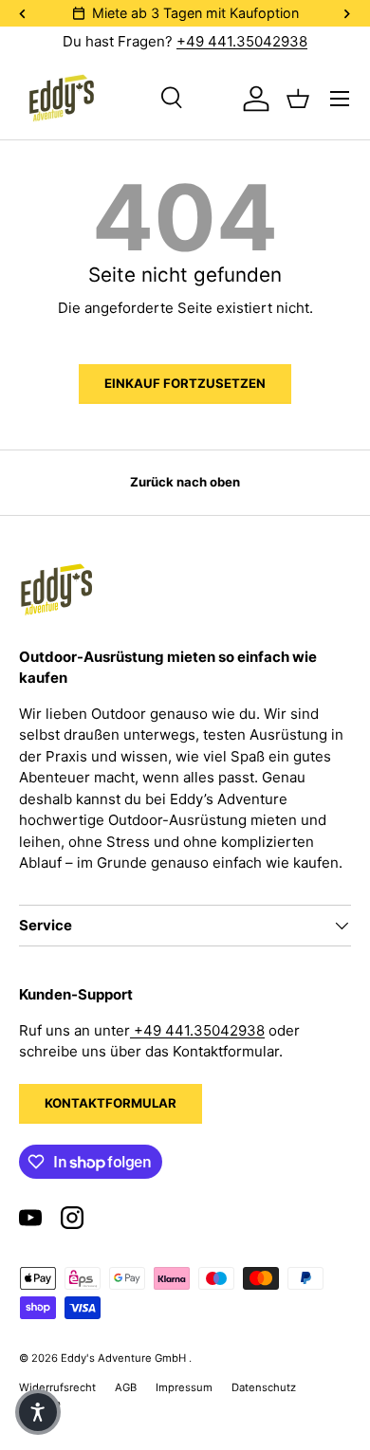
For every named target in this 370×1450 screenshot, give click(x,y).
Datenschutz (263, 1387)
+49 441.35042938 (241, 41)
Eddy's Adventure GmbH (125, 1358)
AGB (126, 1387)
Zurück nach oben (185, 481)
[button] (38, 1412)
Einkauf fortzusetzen (185, 383)
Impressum (184, 1387)
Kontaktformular (110, 1102)
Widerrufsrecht (57, 1387)
